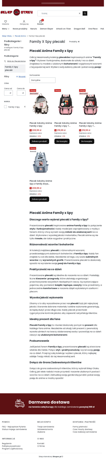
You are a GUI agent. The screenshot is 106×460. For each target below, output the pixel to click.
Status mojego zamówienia (14, 429)
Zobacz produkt (39, 141)
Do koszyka (62, 141)
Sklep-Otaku (7, 36)
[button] (85, 13)
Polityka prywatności (11, 446)
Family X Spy (14, 107)
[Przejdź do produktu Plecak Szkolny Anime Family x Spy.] (41, 104)
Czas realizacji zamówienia (85, 432)
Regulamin (7, 443)
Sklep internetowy (50, 456)
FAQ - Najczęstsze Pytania (14, 426)
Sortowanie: (35, 75)
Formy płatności (80, 426)
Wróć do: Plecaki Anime (16, 61)
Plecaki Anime (20, 36)
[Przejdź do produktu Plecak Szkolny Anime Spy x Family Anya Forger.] (41, 162)
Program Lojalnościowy (12, 448)
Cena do (21, 88)
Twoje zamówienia (45, 426)
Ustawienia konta (45, 429)
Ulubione (41, 432)
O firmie (41, 446)
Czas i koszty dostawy (82, 429)
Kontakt (40, 443)
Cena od (8, 88)
